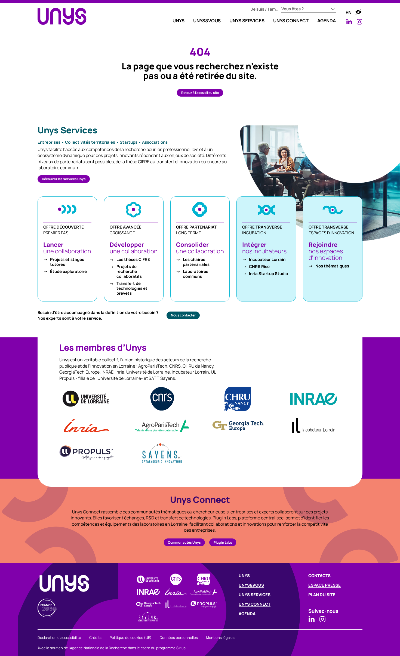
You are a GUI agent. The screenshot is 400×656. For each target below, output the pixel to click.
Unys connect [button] (291, 20)
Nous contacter (183, 315)
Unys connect (254, 604)
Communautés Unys (184, 542)
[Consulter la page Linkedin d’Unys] (349, 22)
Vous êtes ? (292, 9)
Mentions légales (220, 637)
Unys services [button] (246, 20)
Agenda (326, 20)
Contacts (319, 576)
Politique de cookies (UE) (131, 637)
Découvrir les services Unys (64, 179)
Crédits (95, 637)
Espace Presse (324, 585)
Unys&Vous (207, 20)
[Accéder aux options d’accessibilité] (358, 12)
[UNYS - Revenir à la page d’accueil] (62, 16)
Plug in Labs (223, 542)
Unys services (254, 595)
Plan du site (321, 595)
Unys (244, 576)
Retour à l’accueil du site (200, 92)
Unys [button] (178, 20)
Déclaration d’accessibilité (59, 637)
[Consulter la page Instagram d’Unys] (359, 22)
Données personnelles (179, 637)
